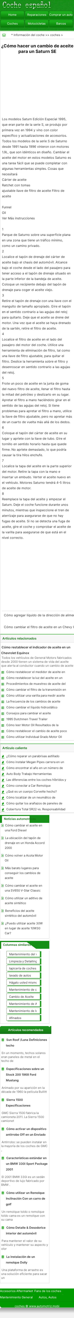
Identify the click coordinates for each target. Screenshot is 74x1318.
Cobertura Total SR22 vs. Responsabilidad (35, 809)
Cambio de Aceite (21, 997)
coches (55, 35)
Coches (12, 23)
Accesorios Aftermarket (16, 1291)
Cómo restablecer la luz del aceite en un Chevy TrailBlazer (34, 678)
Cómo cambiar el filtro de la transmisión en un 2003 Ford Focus (36, 690)
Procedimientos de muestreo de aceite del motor (36, 684)
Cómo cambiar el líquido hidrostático (31, 707)
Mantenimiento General (16, 1297)
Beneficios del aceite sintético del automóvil (20, 913)
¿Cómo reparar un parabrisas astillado (32, 756)
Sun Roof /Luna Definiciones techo (26, 1042)
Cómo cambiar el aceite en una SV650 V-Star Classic (23, 888)
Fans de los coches (47, 1291)
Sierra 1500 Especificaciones (18, 1102)
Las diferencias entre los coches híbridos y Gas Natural (36, 780)
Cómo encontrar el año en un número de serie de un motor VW (34, 768)
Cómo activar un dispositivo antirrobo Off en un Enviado (26, 1131)
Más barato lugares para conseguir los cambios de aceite (22, 873)
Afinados (15, 1018)
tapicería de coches (22, 968)
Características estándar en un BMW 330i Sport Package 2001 (27, 1163)
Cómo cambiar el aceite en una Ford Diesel (23, 827)
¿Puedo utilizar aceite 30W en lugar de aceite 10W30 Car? (24, 928)
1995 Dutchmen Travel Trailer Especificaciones (27, 720)
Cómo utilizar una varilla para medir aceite (35, 695)
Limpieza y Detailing (23, 961)
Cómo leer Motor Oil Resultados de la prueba (32, 725)
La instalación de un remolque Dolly (20, 1259)
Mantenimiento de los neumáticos (32, 1011)
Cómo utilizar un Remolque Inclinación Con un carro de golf (25, 1198)
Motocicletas (37, 23)
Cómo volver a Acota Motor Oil (24, 858)
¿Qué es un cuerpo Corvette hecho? (31, 791)
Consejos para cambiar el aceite (28, 713)
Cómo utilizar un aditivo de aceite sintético (23, 900)
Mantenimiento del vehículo (28, 954)
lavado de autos (20, 975)
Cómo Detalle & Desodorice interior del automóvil (26, 1230)
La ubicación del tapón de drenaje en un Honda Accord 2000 (25, 843)
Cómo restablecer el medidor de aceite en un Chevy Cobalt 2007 (35, 672)
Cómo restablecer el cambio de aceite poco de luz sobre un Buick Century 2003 (36, 731)
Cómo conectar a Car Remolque (28, 785)
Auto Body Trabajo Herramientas (29, 774)
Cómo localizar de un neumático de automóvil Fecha (30, 798)
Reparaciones (36, 15)
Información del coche (29, 35)
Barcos (61, 23)
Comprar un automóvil (61, 15)
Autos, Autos (47, 1297)
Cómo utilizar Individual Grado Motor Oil (34, 737)
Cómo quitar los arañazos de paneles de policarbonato (34, 804)
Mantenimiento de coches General (33, 989)
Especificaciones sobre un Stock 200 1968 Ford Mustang (25, 1074)
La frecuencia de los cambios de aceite (33, 701)
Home (12, 15)
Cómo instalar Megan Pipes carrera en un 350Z (35, 762)
